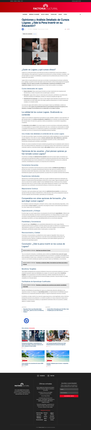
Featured (45, 413)
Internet (45, 416)
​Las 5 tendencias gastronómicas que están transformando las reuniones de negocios (56, 344)
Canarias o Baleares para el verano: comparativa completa (57, 364)
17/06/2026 (24, 347)
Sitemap (19, 1)
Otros (65, 14)
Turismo (52, 419)
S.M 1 (22, 1)
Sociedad (25, 14)
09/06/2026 (49, 346)
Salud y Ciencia (45, 14)
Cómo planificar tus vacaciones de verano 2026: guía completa (32, 364)
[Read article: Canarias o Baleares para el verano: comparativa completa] (57, 356)
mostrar (34, 33)
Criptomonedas (39, 413)
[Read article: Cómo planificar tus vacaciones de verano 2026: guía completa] (33, 356)
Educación (39, 414)
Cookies (11, 1)
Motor (45, 418)
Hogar (60, 14)
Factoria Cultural (41, 427)
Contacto (15, 1)
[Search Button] (80, 14)
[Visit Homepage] (45, 7)
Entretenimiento (39, 419)
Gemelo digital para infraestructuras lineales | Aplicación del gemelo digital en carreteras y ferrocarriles (45, 389)
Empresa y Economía (34, 14)
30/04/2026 (24, 366)
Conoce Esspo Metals (45, 395)
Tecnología (54, 14)
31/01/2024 (30, 29)
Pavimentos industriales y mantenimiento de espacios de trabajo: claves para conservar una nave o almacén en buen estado (32, 345)
